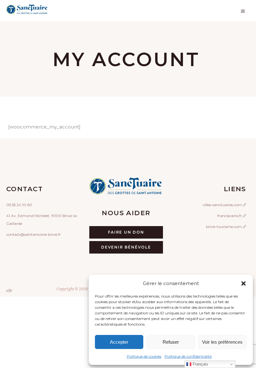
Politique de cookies (144, 356)
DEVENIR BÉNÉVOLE (126, 247)
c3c (9, 290)
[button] (243, 283)
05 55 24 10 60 (19, 204)
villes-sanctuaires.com (223, 204)
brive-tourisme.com (224, 226)
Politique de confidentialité (188, 356)
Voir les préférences (222, 342)
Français (199, 364)
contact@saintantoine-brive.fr (33, 234)
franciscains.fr (230, 215)
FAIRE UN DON (126, 232)
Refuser (171, 342)
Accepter (119, 342)
